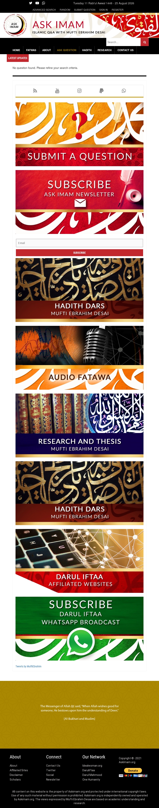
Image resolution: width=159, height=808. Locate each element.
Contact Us (53, 765)
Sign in (103, 9)
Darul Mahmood (92, 774)
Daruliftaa (88, 770)
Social (50, 774)
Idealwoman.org (92, 765)
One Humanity (91, 779)
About (13, 765)
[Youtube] (57, 90)
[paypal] (101, 90)
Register (118, 9)
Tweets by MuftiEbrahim (28, 666)
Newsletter (53, 779)
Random (65, 9)
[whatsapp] (124, 90)
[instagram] (79, 90)
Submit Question (84, 9)
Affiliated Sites (19, 770)
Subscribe (79, 252)
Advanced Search (44, 9)
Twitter (51, 770)
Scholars (15, 779)
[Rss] (35, 90)
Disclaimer (16, 774)
